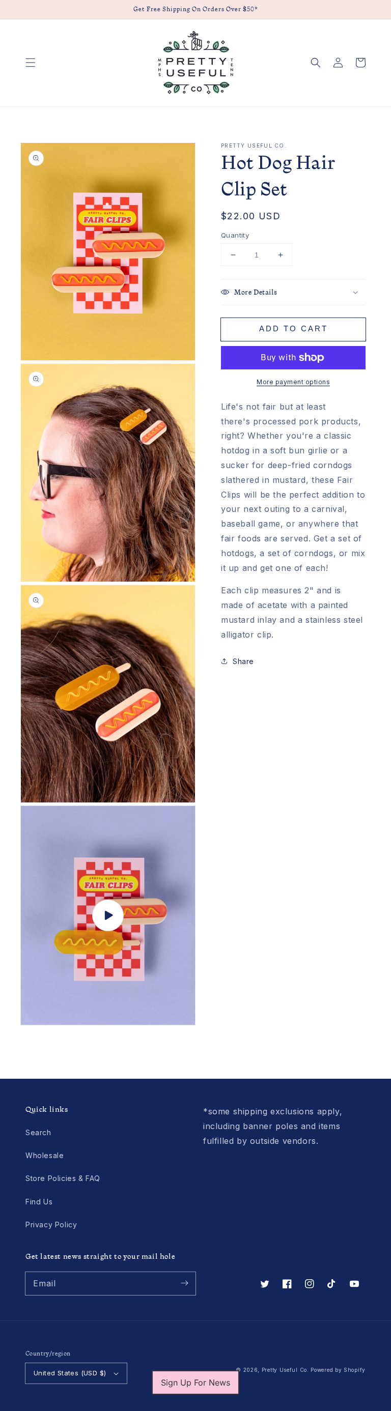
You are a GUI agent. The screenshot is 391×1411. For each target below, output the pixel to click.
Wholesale (44, 1155)
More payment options (293, 382)
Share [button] (243, 661)
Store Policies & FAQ (62, 1178)
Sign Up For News (195, 1382)
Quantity (235, 235)
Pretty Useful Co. (285, 1370)
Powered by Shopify (338, 1370)
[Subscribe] (184, 1283)
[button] (30, 62)
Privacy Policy (51, 1224)
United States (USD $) (70, 1373)
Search (38, 1132)
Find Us (38, 1201)
